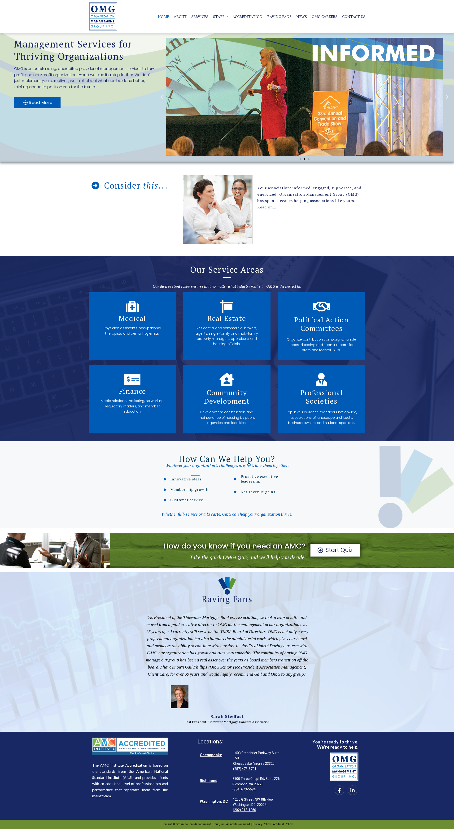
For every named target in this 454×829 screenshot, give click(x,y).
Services (199, 16)
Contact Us (353, 16)
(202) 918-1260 (244, 810)
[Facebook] (339, 790)
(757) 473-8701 (244, 769)
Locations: (210, 741)
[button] (162, 97)
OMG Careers (324, 16)
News (301, 16)
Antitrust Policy (283, 824)
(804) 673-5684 (244, 789)
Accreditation (247, 16)
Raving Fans (279, 16)
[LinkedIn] (352, 790)
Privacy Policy (262, 824)
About (180, 16)
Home (163, 16)
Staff (218, 16)
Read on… (266, 207)
